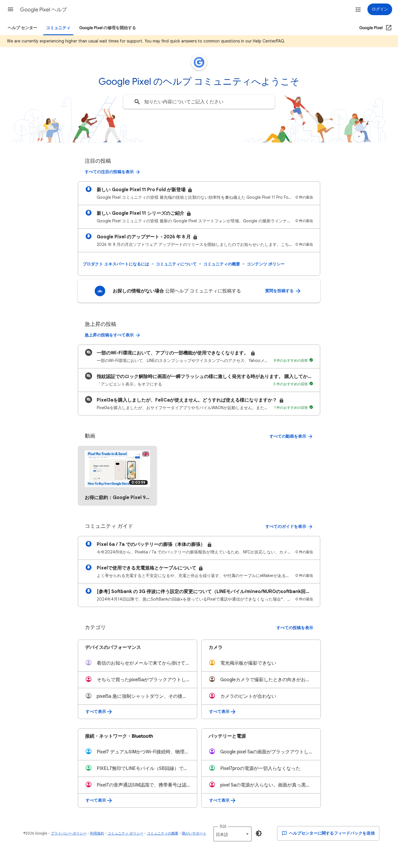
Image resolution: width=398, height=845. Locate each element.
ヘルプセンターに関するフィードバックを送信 (331, 833)
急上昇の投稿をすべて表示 (109, 335)
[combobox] (199, 102)
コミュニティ (58, 27)
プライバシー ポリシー (69, 833)
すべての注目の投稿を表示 (109, 171)
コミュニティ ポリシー (125, 833)
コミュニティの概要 (221, 264)
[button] (10, 9)
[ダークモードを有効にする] (259, 833)
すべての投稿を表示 (295, 627)
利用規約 (97, 833)
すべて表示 (96, 711)
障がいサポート (194, 833)
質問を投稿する (280, 290)
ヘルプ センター (22, 27)
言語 (222, 826)
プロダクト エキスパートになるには (116, 264)
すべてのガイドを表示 (285, 526)
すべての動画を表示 (288, 436)
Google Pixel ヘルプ (43, 9)
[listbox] (232, 834)
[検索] (137, 102)
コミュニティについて (176, 264)
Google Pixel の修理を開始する (107, 27)
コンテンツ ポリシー (266, 264)
